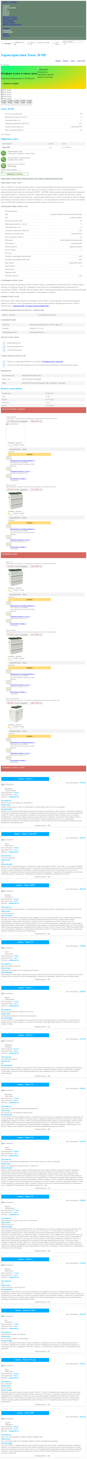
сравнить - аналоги (14, 443)
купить (29, 454)
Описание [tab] (6, 179)
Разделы (6, 13)
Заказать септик (15, 174)
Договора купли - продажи (52, 361)
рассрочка (24, 421)
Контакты (7, 30)
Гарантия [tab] (48, 179)
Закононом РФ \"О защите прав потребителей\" (31, 306)
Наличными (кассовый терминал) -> (22, 460)
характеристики (15, 449)
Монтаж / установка (10, 19)
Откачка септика (9, 23)
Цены (5, 9)
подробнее (5, 65)
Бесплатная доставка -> (18, 478)
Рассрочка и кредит (10, 17)
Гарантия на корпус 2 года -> (20, 471)
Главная (6, 6)
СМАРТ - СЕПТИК (9, 2)
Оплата (5, 34)
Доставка (6, 28)
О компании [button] (8, 32)
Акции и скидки (9, 8)
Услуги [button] (6, 15)
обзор (24, 449)
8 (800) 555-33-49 (19, 43)
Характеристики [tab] (19, 179)
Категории (7, 43)
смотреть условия (10, 83)
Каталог (6, 11)
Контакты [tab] (58, 179)
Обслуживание (8, 21)
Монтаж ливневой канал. (12, 24)
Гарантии (6, 36)
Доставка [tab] (38, 179)
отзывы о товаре (18, 445)
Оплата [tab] (30, 179)
